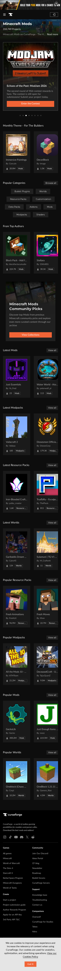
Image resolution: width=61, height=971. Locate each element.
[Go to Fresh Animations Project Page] (16, 606)
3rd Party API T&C (11, 920)
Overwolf (36, 917)
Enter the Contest (30, 103)
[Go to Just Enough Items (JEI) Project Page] (47, 721)
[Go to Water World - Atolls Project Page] (47, 377)
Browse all (50, 183)
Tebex (34, 927)
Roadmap (36, 873)
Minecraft (7, 858)
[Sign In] (54, 14)
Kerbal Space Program (13, 878)
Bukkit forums (38, 878)
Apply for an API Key (12, 915)
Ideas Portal (37, 858)
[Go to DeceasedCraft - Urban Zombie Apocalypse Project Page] (47, 664)
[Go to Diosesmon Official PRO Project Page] (47, 434)
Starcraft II (8, 873)
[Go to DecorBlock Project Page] (47, 152)
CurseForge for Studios (42, 922)
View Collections (30, 335)
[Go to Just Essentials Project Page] (16, 377)
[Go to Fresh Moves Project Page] (47, 606)
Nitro (34, 932)
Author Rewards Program (14, 910)
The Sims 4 (8, 868)
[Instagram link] (5, 837)
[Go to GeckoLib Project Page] (16, 721)
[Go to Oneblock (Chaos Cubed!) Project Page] (16, 779)
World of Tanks (10, 888)
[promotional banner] (30, 5)
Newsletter (37, 868)
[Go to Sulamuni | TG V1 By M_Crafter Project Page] (47, 549)
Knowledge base (39, 895)
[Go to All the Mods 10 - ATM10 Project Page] (16, 664)
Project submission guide (14, 905)
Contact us (37, 905)
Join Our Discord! (40, 854)
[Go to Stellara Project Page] (47, 253)
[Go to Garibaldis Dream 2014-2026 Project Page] (16, 549)
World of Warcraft (11, 863)
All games (7, 854)
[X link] (27, 837)
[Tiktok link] (10, 837)
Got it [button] (30, 964)
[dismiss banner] (56, 3)
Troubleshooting (39, 900)
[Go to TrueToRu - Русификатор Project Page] (47, 492)
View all (52, 350)
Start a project (9, 900)
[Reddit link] (33, 837)
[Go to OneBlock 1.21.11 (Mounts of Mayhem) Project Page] (47, 779)
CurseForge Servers (41, 883)
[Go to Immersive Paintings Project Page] (16, 152)
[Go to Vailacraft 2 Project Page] (16, 434)
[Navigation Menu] (4, 14)
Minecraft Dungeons (12, 883)
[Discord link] (21, 837)
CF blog (35, 863)
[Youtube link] (16, 837)
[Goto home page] (10, 14)
